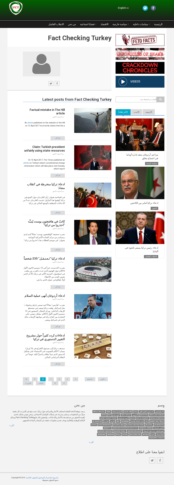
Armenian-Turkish (156, 438)
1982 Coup (128, 411)
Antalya (146, 434)
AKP (118, 421)
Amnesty (107, 428)
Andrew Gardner (105, 431)
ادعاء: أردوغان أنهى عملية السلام (45, 295)
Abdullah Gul (98, 411)
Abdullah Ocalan (157, 415)
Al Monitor (97, 421)
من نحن (72, 24)
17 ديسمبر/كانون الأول (146, 411)
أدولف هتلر (116, 415)
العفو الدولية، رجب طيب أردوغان (153, 431)
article (30, 122)
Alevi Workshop (104, 425)
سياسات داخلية (140, 24)
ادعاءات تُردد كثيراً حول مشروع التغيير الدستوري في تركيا (46, 337)
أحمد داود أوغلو (123, 418)
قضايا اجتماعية (87, 24)
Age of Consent (142, 418)
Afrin (104, 415)
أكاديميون (135, 415)
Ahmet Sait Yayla (157, 421)
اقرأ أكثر (57, 138)
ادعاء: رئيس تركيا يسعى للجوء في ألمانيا (141, 249)
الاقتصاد (104, 24)
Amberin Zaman (146, 428)
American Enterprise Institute (125, 428)
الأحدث (136, 112)
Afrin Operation (157, 418)
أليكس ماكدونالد (159, 428)
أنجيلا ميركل (160, 434)
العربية (113, 421)
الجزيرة (106, 421)
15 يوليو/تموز (159, 411)
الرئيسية (158, 24)
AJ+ (146, 421)
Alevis (93, 425)
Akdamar (125, 421)
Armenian (101, 434)
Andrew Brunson (134, 431)
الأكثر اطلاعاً (122, 112)
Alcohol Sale (118, 425)
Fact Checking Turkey (92, 99)
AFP (109, 415)
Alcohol (149, 425)
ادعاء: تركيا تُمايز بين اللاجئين (144, 202)
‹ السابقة (90, 379)
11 (64, 383)
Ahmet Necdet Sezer (108, 418)
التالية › (40, 383)
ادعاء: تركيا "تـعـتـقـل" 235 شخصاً (44, 258)
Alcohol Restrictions (135, 425)
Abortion (144, 415)
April (118, 434)
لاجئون (154, 208)
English (122, 7)
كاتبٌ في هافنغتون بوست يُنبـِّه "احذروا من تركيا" (46, 223)
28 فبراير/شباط (117, 411)
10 (26, 379)
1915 (135, 411)
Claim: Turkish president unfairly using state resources (44, 148)
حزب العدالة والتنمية (137, 421)
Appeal (125, 434)
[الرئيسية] (41, 9)
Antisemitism (135, 434)
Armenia (110, 434)
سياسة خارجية (120, 24)
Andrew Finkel (119, 431)
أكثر (12, 425)
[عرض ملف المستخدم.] (41, 64)
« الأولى (102, 379)
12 (55, 383)
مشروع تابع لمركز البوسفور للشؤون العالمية (42, 478)
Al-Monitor (159, 425)
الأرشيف (148, 112)
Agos (132, 418)
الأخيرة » (28, 383)
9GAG (108, 411)
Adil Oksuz (126, 415)
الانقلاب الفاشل (56, 24)
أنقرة (152, 434)
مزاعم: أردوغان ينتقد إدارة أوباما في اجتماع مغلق (142, 156)
